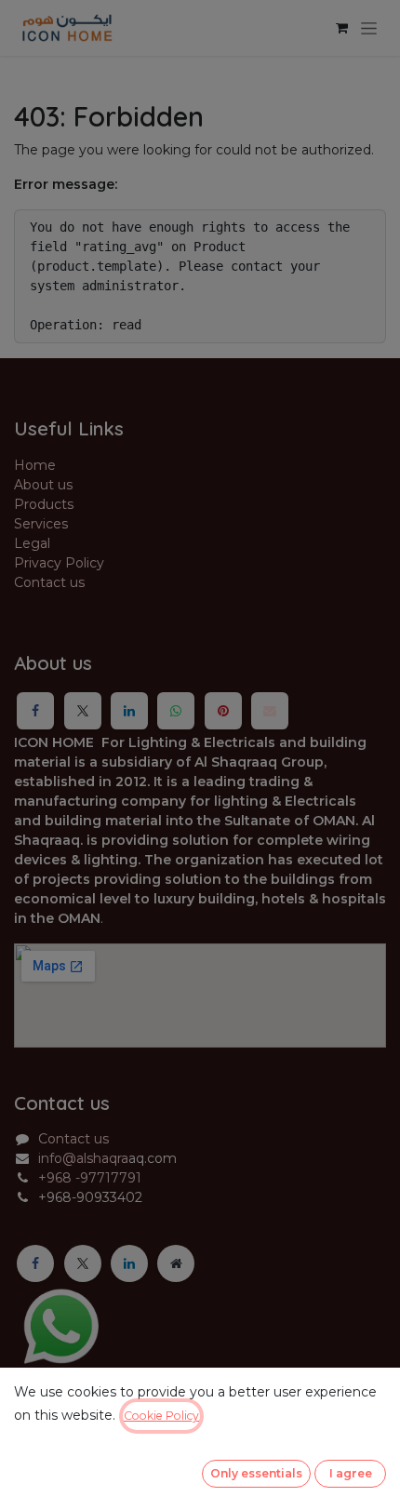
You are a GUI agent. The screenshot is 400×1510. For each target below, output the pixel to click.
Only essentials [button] (256, 1473)
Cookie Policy (161, 1416)
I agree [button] (350, 1473)
